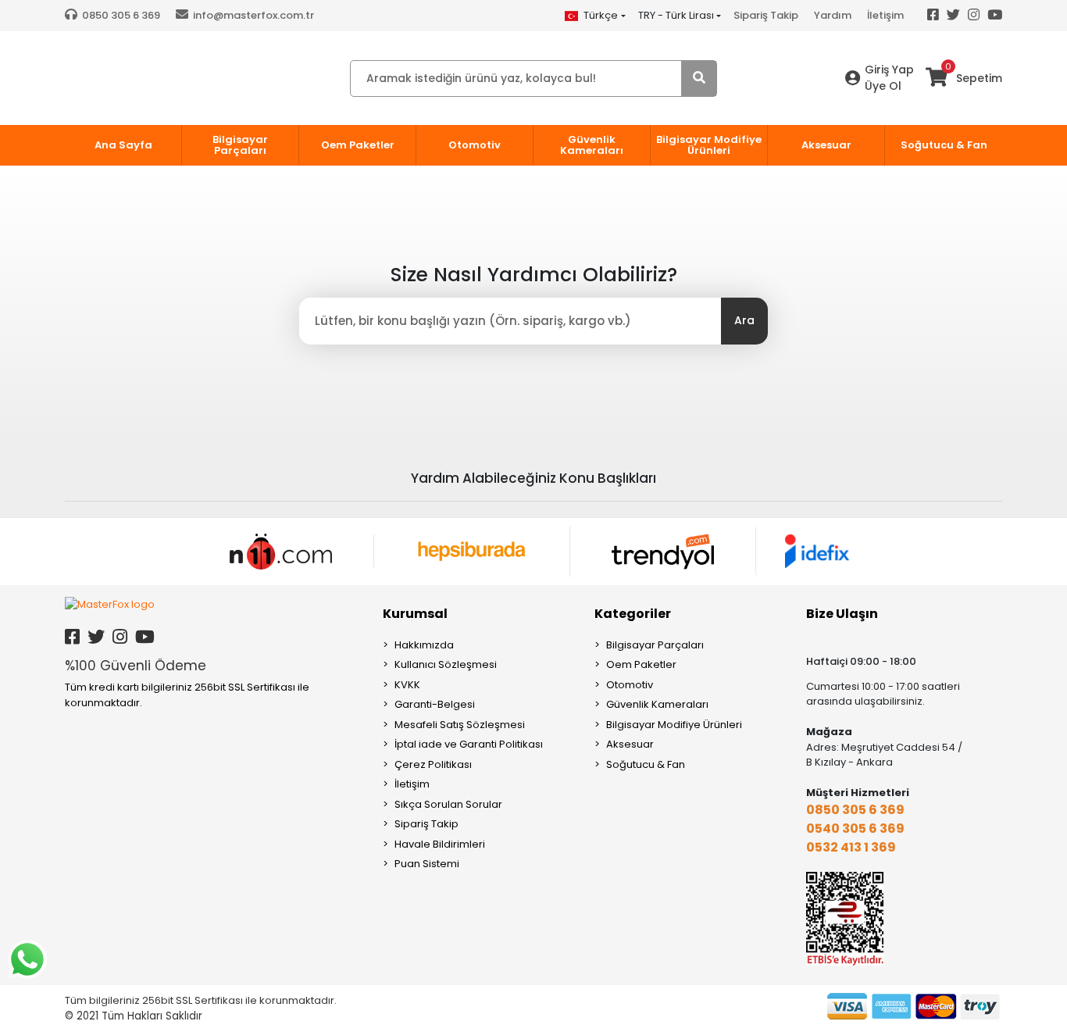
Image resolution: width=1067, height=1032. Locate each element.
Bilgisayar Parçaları (655, 644)
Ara (744, 320)
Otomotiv (629, 684)
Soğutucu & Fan (645, 764)
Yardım (832, 15)
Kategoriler (632, 614)
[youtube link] (145, 637)
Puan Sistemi (426, 863)
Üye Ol (883, 86)
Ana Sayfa (123, 144)
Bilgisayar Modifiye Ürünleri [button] (709, 145)
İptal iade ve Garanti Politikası (468, 744)
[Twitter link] (96, 637)
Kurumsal (415, 614)
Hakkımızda (424, 644)
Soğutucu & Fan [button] (944, 144)
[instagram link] (119, 637)
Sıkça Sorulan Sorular (448, 804)
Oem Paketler (641, 664)
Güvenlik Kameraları (657, 704)
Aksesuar (630, 744)
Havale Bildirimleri (439, 844)
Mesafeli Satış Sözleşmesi (459, 724)
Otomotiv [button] (474, 144)
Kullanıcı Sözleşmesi (445, 664)
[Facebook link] (72, 637)
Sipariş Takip (765, 15)
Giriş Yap (889, 69)
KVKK (407, 684)
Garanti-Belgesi (434, 704)
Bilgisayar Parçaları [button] (240, 145)
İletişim (885, 15)
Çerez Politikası (433, 764)
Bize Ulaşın (842, 614)
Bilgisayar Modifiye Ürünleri (674, 724)
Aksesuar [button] (826, 144)
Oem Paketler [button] (357, 144)
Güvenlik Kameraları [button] (591, 145)
